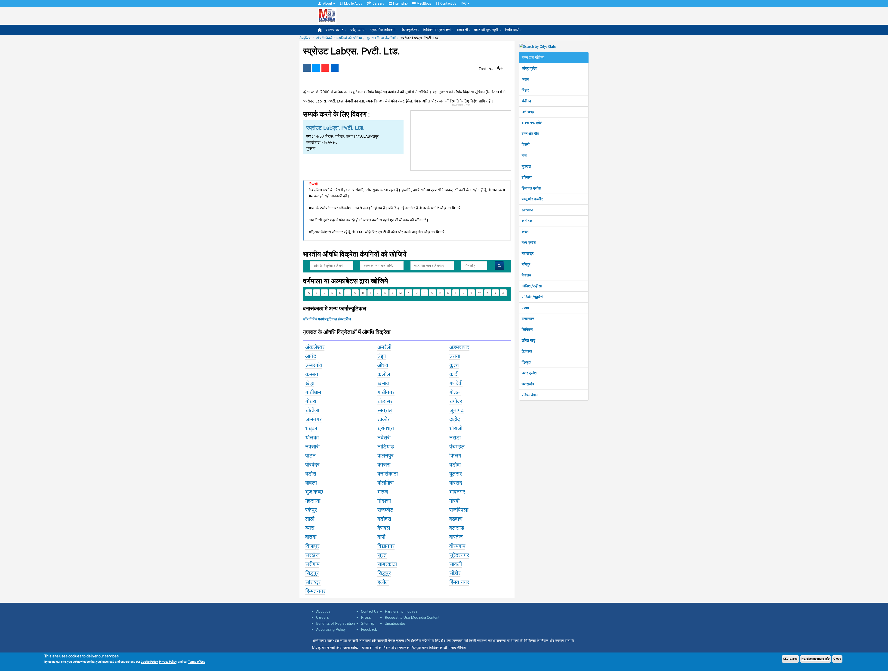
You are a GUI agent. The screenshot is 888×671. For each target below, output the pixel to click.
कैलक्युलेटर (409, 30)
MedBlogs (424, 3)
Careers (378, 3)
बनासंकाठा (387, 473)
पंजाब (525, 308)
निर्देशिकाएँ (512, 30)
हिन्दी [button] (464, 3)
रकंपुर (311, 510)
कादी (454, 374)
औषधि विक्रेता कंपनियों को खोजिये (339, 38)
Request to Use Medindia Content (412, 617)
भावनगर (457, 492)
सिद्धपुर (312, 573)
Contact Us (448, 3)
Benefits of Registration (335, 623)
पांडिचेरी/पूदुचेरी (532, 297)
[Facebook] (307, 68)
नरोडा (455, 437)
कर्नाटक (527, 221)
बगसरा (383, 464)
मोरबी (454, 501)
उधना (454, 356)
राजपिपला (458, 510)
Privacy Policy (167, 661)
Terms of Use (196, 661)
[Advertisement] (461, 139)
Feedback (369, 629)
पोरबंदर (312, 464)
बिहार (525, 90)
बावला (311, 482)
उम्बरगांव (313, 365)
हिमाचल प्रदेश (531, 188)
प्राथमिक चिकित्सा (382, 30)
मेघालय (526, 275)
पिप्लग (455, 455)
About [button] (327, 3)
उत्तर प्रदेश (529, 373)
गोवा (524, 155)
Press (366, 617)
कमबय (311, 374)
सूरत (382, 555)
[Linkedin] (335, 68)
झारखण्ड (527, 210)
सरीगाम (312, 564)
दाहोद (454, 419)
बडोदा (455, 464)
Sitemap (367, 623)
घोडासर (384, 401)
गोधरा (310, 401)
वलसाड (456, 528)
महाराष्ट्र (527, 253)
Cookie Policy (149, 661)
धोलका (312, 437)
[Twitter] (316, 68)
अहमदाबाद (459, 347)
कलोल (383, 374)
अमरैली (384, 347)
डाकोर (383, 419)
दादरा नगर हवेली (532, 123)
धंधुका (311, 428)
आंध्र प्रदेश (529, 68)
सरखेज (312, 555)
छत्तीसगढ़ (528, 112)
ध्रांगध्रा (385, 428)
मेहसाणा (312, 501)
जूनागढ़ (456, 410)
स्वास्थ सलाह (335, 30)
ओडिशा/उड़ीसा (532, 286)
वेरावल (383, 528)
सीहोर (454, 573)
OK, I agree (790, 658)
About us (323, 611)
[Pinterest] (325, 68)
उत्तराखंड (528, 384)
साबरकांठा (387, 564)
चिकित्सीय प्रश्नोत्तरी (437, 30)
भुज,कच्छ (314, 492)
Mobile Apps (353, 3)
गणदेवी (455, 383)
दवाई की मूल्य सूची (486, 30)
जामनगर (313, 419)
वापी (381, 537)
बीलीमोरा (385, 482)
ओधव (382, 365)
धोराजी (455, 428)
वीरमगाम (457, 546)
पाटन (310, 455)
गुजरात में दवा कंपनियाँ (381, 38)
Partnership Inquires (401, 611)
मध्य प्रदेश (529, 242)
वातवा (310, 537)
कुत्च (454, 365)
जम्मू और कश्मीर (532, 199)
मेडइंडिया (305, 38)
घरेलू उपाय (357, 30)
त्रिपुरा (526, 362)
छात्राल (384, 410)
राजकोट (385, 510)
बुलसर (455, 473)
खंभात (383, 383)
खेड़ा (309, 383)
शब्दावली (462, 30)
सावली (455, 564)
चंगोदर (455, 401)
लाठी (309, 519)
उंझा (381, 356)
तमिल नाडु (528, 340)
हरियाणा (527, 177)
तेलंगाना (527, 351)
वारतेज (456, 537)
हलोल (383, 582)
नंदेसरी (384, 437)
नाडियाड (385, 446)
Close (837, 658)
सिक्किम (527, 329)
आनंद (310, 356)
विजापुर (312, 546)
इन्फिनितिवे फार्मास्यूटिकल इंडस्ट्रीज (327, 319)
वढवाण (455, 519)
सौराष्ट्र (313, 582)
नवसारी (312, 446)
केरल (525, 231)
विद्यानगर (386, 546)
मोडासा (384, 501)
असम (525, 79)
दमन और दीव (530, 133)
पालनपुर (385, 455)
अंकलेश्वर (314, 347)
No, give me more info (815, 658)
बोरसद (455, 482)
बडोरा (310, 473)
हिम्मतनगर (315, 591)
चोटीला (312, 410)
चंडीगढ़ (526, 101)
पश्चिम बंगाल (530, 395)
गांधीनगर (386, 392)
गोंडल (455, 392)
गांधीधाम (313, 392)
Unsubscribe (395, 623)
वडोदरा (384, 519)
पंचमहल (457, 446)
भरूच (382, 492)
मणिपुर (526, 264)
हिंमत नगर (459, 582)
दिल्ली (526, 144)
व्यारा (309, 528)
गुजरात (526, 166)
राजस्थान (528, 318)
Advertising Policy (331, 629)
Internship (400, 3)
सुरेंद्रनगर (459, 555)
